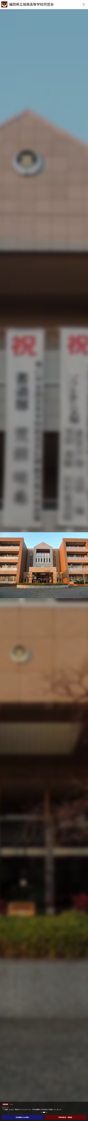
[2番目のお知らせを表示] (43, 1112)
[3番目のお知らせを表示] (45, 1112)
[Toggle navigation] (84, 4)
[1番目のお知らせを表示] (41, 1112)
